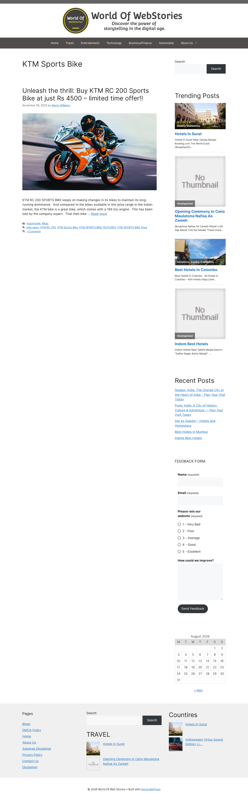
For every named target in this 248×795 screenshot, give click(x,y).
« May (198, 690)
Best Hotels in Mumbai (191, 432)
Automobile (166, 43)
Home (54, 43)
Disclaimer (29, 767)
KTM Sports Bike (67, 227)
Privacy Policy (32, 755)
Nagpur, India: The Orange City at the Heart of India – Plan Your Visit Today (200, 394)
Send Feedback (192, 608)
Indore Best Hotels (188, 438)
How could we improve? (196, 560)
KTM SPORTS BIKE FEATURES (97, 227)
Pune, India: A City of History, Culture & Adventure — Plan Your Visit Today (199, 410)
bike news (33, 227)
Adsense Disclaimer (36, 748)
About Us (187, 43)
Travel (70, 43)
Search (180, 61)
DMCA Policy (31, 730)
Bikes (45, 223)
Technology (114, 43)
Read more (99, 214)
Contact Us (30, 761)
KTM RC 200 (48, 227)
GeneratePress (150, 789)
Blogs (26, 724)
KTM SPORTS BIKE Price (132, 227)
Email (188, 493)
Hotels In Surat (114, 744)
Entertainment (90, 43)
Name (188, 474)
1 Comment (34, 231)
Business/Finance (140, 43)
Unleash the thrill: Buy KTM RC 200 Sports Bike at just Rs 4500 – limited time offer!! (85, 94)
